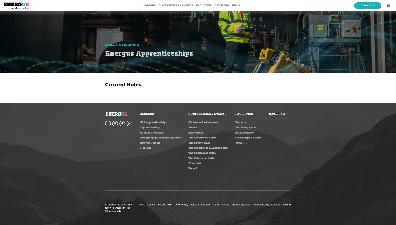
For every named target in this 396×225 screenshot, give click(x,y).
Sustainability (244, 132)
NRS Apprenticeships (153, 122)
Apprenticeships (150, 127)
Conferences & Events (176, 5)
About (142, 204)
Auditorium (195, 132)
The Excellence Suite (202, 137)
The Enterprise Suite (201, 158)
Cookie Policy (181, 204)
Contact (151, 204)
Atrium (192, 127)
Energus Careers (150, 142)
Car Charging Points (248, 137)
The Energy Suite (199, 142)
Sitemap (287, 204)
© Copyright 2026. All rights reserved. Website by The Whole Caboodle (118, 207)
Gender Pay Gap (221, 204)
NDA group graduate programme (160, 137)
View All (145, 147)
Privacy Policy (165, 204)
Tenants (240, 122)
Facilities (204, 5)
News (236, 5)
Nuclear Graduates (152, 132)
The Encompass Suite (202, 152)
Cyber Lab (194, 163)
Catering (222, 5)
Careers (149, 5)
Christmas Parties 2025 (203, 122)
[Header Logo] (16, 5)
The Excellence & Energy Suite (208, 147)
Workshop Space (245, 127)
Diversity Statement (241, 204)
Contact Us (368, 5)
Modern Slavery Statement (267, 204)
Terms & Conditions (201, 204)
